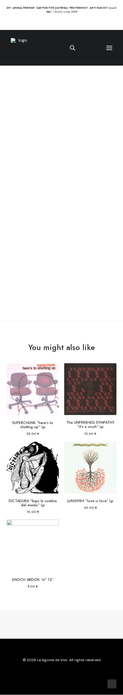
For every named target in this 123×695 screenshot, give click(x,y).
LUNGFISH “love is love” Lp (90, 501)
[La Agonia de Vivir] (20, 47)
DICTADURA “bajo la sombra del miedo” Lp (33, 503)
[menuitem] (51, 21)
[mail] (76, 673)
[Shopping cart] (91, 48)
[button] (51, 21)
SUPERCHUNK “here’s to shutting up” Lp (32, 425)
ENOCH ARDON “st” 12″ (32, 579)
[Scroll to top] (111, 683)
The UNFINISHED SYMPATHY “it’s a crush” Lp (90, 424)
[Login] (82, 48)
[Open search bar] (73, 47)
